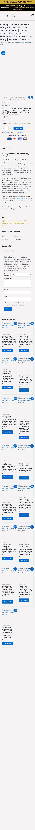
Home (3, 97)
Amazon (13, 207)
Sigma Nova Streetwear (9, 221)
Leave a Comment (5, 42)
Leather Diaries (9, 97)
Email (6, 296)
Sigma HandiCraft (21, 199)
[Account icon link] (7, 16)
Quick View (9, 330)
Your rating (6, 274)
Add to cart (18, 128)
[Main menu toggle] (3, 15)
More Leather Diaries (17, 223)
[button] (20, 16)
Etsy (20, 207)
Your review (8, 279)
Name (6, 289)
